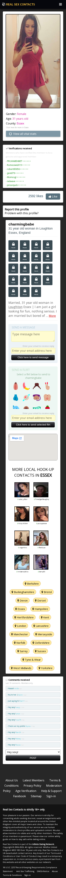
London (21, 626)
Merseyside (44, 634)
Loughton (15, 307)
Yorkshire (46, 668)
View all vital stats (24, 134)
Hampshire (41, 609)
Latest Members (33, 780)
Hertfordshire (25, 617)
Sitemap (36, 796)
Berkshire (32, 583)
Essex (20, 123)
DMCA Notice (43, 871)
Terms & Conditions (12, 875)
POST (33, 758)
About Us (11, 780)
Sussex (41, 651)
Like (54, 196)
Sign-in (51, 796)
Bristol (47, 592)
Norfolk (20, 642)
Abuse (55, 871)
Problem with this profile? (22, 211)
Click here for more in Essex (17, 127)
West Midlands (22, 668)
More (52, 316)
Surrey (23, 651)
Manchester (20, 634)
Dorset (41, 600)
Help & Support (51, 791)
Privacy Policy (32, 786)
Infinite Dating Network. (43, 844)
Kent (46, 617)
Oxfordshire (41, 642)
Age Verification (25, 791)
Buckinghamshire (23, 592)
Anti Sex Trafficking (25, 871)
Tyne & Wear (32, 659)
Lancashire (42, 626)
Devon (23, 600)
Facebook (19, 796)
